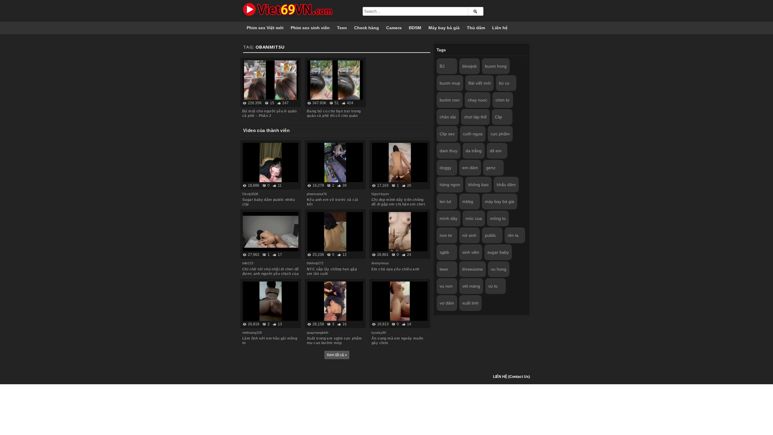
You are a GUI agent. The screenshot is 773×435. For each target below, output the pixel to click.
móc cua (474, 218)
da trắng (474, 150)
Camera (394, 27)
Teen (342, 27)
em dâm (470, 167)
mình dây (448, 218)
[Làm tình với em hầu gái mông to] (270, 301)
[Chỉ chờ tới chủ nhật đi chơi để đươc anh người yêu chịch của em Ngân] (270, 231)
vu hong (498, 269)
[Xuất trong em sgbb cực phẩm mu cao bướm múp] (335, 301)
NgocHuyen (380, 194)
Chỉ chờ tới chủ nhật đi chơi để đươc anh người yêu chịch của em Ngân (270, 273)
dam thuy (448, 150)
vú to (493, 286)
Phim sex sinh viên (310, 27)
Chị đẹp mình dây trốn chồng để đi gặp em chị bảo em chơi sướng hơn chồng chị (398, 204)
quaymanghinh (317, 332)
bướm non (450, 100)
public (490, 235)
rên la (513, 235)
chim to (502, 100)
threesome (472, 269)
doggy (445, 167)
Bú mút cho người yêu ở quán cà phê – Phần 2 (269, 113)
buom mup (450, 83)
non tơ (446, 235)
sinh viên (470, 252)
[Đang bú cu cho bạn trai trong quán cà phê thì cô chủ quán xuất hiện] (335, 80)
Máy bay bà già (444, 27)
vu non (446, 286)
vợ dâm (447, 303)
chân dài (448, 116)
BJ (442, 66)
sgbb (444, 252)
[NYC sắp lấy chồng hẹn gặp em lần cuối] (335, 231)
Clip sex (447, 133)
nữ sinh (469, 235)
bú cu (504, 83)
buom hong (496, 66)
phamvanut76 (317, 194)
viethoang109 (252, 332)
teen (444, 269)
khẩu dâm (506, 184)
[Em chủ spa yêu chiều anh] (400, 231)
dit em (496, 150)
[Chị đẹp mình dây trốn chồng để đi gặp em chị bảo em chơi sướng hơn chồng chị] (400, 162)
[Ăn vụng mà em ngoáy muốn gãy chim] (400, 301)
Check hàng (366, 27)
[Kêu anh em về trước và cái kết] (335, 162)
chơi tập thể (475, 116)
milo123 (247, 263)
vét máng (471, 286)
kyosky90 (378, 332)
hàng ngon (450, 184)
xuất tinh (470, 303)
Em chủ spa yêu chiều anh (395, 269)
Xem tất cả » (337, 355)
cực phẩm (500, 133)
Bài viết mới (479, 83)
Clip (498, 116)
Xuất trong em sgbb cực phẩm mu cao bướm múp (334, 340)
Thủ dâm (476, 27)
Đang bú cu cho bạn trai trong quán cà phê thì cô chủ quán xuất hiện (334, 115)
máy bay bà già (499, 201)
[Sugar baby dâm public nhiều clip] (270, 162)
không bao (478, 184)
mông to (498, 218)
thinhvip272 (315, 263)
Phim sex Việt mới (265, 27)
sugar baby (498, 252)
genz (491, 167)
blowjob (469, 66)
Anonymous (380, 263)
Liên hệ (500, 27)
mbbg (467, 201)
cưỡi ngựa (473, 133)
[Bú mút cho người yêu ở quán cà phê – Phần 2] (270, 80)
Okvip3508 (250, 194)
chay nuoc (477, 100)
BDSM (415, 27)
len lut (445, 201)
